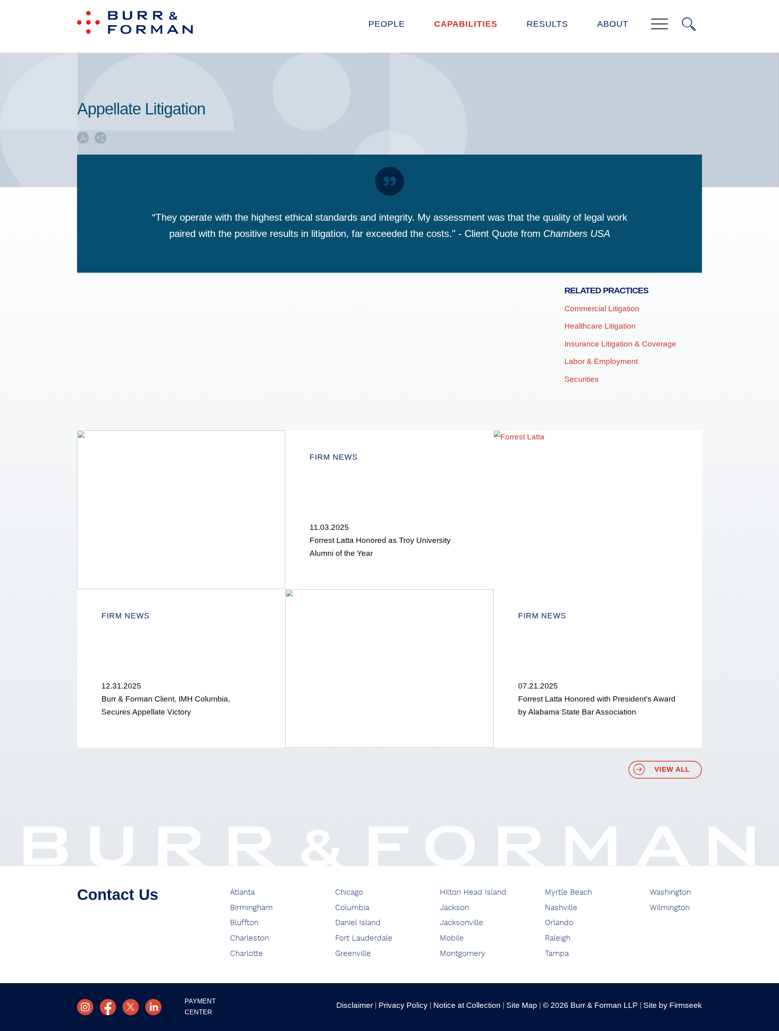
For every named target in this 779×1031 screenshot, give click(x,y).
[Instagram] (85, 1007)
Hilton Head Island (473, 892)
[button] (100, 141)
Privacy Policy (403, 1005)
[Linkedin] (153, 1007)
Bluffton (244, 923)
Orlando (559, 923)
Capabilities (465, 23)
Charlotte (246, 954)
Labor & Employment (601, 361)
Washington (670, 892)
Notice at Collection (467, 1005)
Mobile (452, 938)
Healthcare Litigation (600, 326)
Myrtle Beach (568, 892)
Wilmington (670, 908)
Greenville (353, 954)
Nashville (561, 908)
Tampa (557, 954)
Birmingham (251, 908)
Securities (581, 379)
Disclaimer (354, 1005)
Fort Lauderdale (363, 938)
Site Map (521, 1005)
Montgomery (462, 954)
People (386, 23)
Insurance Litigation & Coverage (620, 344)
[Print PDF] (83, 141)
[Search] (689, 24)
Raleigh (557, 938)
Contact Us (117, 894)
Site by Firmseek (672, 1005)
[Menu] (659, 24)
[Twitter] (131, 1007)
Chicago (349, 892)
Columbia (352, 908)
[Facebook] (108, 1007)
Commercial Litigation (601, 308)
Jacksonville (461, 923)
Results (547, 23)
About (612, 23)
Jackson (454, 908)
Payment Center (200, 1007)
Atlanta (242, 892)
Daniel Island (358, 923)
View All (672, 769)
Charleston (249, 938)
